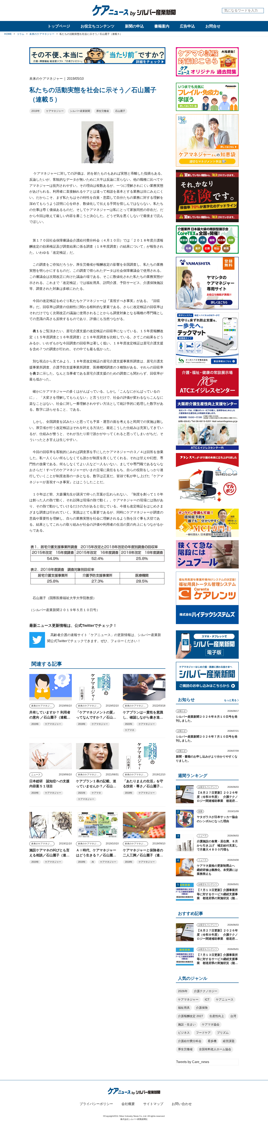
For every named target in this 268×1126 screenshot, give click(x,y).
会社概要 (128, 1104)
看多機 (212, 1041)
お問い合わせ (182, 1104)
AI (93, 862)
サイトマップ (153, 1104)
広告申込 (187, 26)
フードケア (203, 1032)
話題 (200, 811)
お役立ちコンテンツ (98, 26)
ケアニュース (224, 999)
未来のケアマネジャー (42, 705)
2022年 (128, 724)
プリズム (223, 1032)
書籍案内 (161, 26)
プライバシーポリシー (96, 1104)
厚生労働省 (102, 111)
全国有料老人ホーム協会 (215, 1049)
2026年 (183, 991)
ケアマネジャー (55, 111)
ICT (207, 999)
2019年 (35, 111)
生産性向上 (216, 1016)
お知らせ (181, 711)
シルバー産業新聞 (80, 111)
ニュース (35, 774)
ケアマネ (129, 730)
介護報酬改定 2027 (190, 1016)
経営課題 (228, 1041)
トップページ (59, 26)
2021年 (81, 793)
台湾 (233, 1016)
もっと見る (230, 700)
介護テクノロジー (205, 991)
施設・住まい (187, 1024)
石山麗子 (120, 111)
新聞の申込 (134, 26)
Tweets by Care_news (192, 1062)
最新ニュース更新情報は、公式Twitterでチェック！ (73, 625)
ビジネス (184, 1032)
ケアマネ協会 (210, 1024)
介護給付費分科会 (189, 1041)
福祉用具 (184, 1007)
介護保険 (202, 1007)
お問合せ (212, 26)
